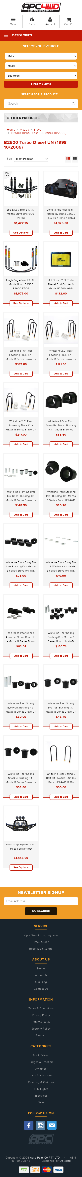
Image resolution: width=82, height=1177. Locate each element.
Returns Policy (41, 1022)
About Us (41, 975)
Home (41, 968)
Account (50, 24)
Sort (9, 158)
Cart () (68, 24)
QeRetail (65, 1161)
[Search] (73, 103)
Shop (32, 24)
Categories (22, 35)
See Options (21, 232)
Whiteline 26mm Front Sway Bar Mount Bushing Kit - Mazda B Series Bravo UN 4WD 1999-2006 (61, 430)
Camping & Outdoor (41, 1082)
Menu (13, 24)
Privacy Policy (41, 1015)
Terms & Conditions (41, 1008)
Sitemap (41, 1035)
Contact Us (41, 988)
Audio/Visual (41, 1055)
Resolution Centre (41, 948)
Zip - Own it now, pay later (41, 935)
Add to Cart (61, 232)
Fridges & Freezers (41, 1062)
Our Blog (41, 982)
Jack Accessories (41, 1075)
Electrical (41, 1095)
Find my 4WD (41, 84)
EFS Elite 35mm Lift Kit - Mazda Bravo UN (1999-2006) (21, 214)
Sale (41, 1102)
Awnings (41, 1068)
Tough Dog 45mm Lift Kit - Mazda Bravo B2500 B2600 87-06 (21, 284)
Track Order (41, 942)
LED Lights (41, 1089)
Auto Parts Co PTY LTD (45, 1157)
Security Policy (41, 1028)
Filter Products (25, 118)
